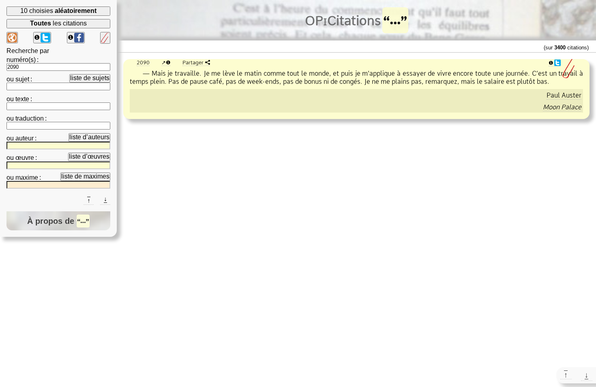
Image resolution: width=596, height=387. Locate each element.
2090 (143, 62)
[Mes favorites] (105, 38)
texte (22, 99)
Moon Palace (562, 107)
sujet (22, 79)
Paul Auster (564, 95)
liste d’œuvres (89, 156)
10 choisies (58, 10)
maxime (26, 177)
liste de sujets (89, 77)
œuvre (24, 157)
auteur (24, 138)
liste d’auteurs (89, 137)
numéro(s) (21, 59)
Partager (193, 62)
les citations (58, 23)
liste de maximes (85, 176)
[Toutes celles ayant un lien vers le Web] (12, 37)
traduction (29, 118)
